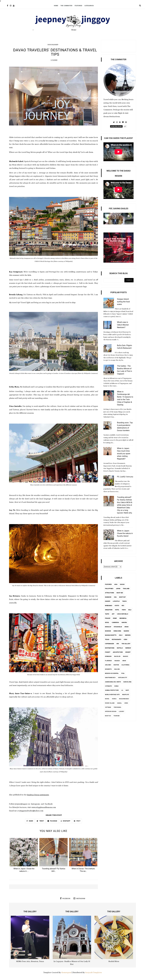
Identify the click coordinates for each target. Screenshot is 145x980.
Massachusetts (110, 635)
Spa (117, 643)
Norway (128, 648)
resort (127, 652)
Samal (119, 703)
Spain (126, 627)
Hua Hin (117, 669)
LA (122, 690)
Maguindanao (124, 699)
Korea (114, 699)
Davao (122, 584)
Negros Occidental (112, 673)
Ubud (124, 660)
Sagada (117, 660)
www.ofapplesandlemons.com (43, 807)
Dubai (116, 686)
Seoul (107, 622)
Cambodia (115, 622)
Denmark (108, 656)
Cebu (125, 639)
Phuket (107, 652)
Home (56, 5)
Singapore (108, 610)
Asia (115, 584)
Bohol (107, 699)
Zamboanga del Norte (113, 682)
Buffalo (120, 648)
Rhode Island (110, 703)
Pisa (122, 673)
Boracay (108, 627)
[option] (24, 855)
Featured (78, 5)
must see (120, 593)
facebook (66, 898)
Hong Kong (117, 631)
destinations (109, 648)
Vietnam (108, 707)
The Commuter (66, 5)
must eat (122, 597)
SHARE (30, 821)
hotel (117, 610)
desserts (108, 669)
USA (115, 597)
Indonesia (122, 618)
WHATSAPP (66, 821)
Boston (116, 665)
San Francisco (110, 677)
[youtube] (13, 5)
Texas (107, 639)
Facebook (48, 804)
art (113, 614)
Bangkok (108, 597)
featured (108, 584)
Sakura (124, 622)
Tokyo (124, 601)
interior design (110, 711)
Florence (108, 660)
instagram (80, 898)
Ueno (126, 703)
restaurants (116, 639)
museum (108, 631)
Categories (89, 5)
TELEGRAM (53, 821)
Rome (115, 618)
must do (108, 716)
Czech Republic (122, 614)
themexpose (66, 973)
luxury (121, 711)
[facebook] (7, 5)
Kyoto (117, 605)
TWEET (41, 821)
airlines (108, 665)
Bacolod (117, 656)
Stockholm (118, 627)
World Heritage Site (112, 694)
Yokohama (117, 707)
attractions (109, 593)
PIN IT (78, 821)
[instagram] (10, 5)
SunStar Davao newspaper (38, 795)
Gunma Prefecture (112, 690)
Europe (107, 601)
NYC (123, 605)
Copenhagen (109, 643)
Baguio (125, 656)
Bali (129, 610)
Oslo (120, 635)
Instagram (35, 804)
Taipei (107, 614)
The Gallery (126, 643)
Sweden (127, 635)
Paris (124, 610)
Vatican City (122, 677)
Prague (107, 618)
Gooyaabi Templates (93, 973)
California (125, 665)
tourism (117, 716)
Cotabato (108, 686)
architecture (118, 652)
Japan (118, 588)
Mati (127, 690)
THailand (126, 588)
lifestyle (116, 601)
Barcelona (127, 682)
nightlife (125, 694)
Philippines (109, 588)
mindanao (108, 605)
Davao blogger (53, 44)
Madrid (126, 631)
